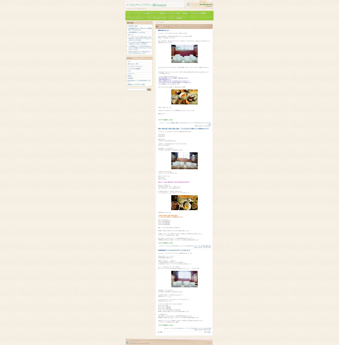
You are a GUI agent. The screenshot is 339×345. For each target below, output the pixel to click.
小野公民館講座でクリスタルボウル (136, 32)
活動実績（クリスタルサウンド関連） (169, 13)
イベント (170, 18)
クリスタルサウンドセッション (135, 18)
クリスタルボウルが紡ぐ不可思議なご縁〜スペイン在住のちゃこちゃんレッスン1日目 (140, 43)
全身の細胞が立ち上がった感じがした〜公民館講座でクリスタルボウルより (140, 29)
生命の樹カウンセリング (150, 13)
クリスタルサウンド (183, 122)
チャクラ (204, 122)
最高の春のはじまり (163, 30)
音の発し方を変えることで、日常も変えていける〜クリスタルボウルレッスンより (139, 52)
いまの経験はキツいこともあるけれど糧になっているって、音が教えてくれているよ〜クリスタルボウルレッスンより (140, 48)
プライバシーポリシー (135, 340)
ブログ (148, 18)
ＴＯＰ (128, 13)
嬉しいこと (131, 34)
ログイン (209, 343)
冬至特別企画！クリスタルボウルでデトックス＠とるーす (174, 250)
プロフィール (136, 13)
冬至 (210, 328)
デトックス (200, 328)
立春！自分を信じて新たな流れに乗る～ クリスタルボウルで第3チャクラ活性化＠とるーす (183, 128)
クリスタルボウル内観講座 (198, 13)
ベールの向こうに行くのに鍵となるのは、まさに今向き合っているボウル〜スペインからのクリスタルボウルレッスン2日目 (140, 38)
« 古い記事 (159, 332)
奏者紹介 (185, 13)
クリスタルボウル (197, 122)
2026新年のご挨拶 (132, 26)
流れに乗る (205, 246)
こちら (167, 238)
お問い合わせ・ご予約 (159, 18)
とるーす (208, 122)
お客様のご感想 (174, 122)
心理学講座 (179, 18)
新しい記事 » (208, 332)
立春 (210, 124)
